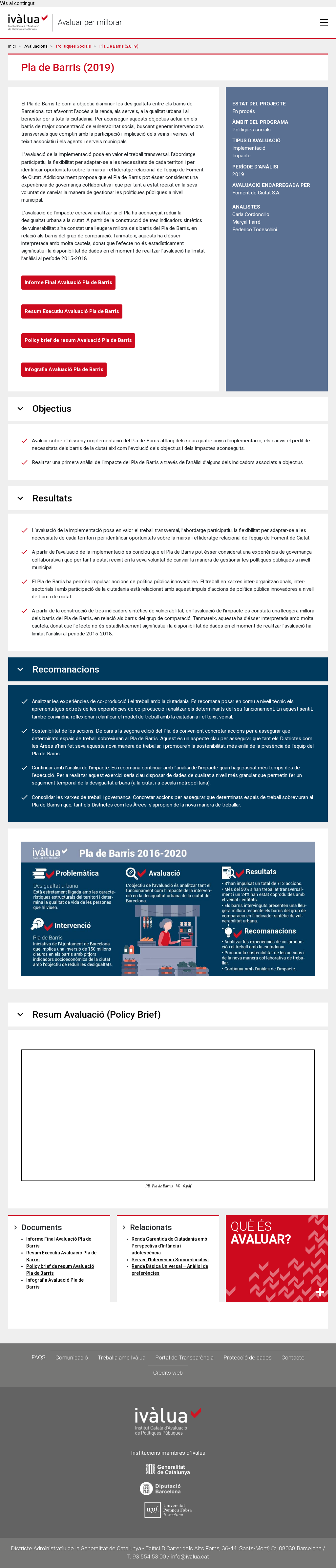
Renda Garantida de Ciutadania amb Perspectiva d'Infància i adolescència (169, 1245)
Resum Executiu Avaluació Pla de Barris (72, 311)
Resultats (43, 498)
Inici (12, 46)
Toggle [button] (324, 23)
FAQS (39, 1357)
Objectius (43, 408)
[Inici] (28, 22)
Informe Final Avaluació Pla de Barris (68, 282)
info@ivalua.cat (190, 1556)
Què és (261, 1233)
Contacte (293, 1357)
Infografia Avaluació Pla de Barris (64, 369)
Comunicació (71, 1357)
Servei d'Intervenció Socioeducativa (170, 1259)
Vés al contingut (17, 3)
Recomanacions (57, 669)
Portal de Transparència (184, 1357)
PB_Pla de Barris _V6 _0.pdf (168, 1186)
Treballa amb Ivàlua (121, 1357)
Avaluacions (36, 46)
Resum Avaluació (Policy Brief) (88, 1014)
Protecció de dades (247, 1357)
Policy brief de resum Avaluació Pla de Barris (78, 340)
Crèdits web (168, 1372)
